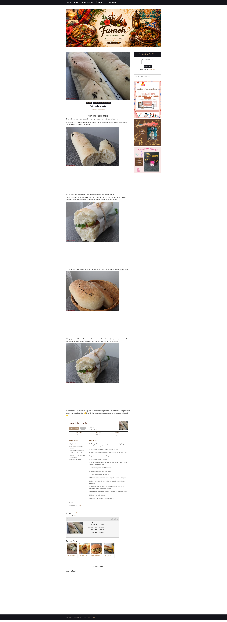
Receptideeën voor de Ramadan (102, 102)
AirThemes (91, 617)
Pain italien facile (98, 106)
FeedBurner (151, 69)
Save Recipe (74, 428)
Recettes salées (72, 2)
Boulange (88, 102)
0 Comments (101, 109)
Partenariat (113, 2)
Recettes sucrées (88, 2)
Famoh (95, 109)
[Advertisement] (98, 179)
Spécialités (101, 2)
